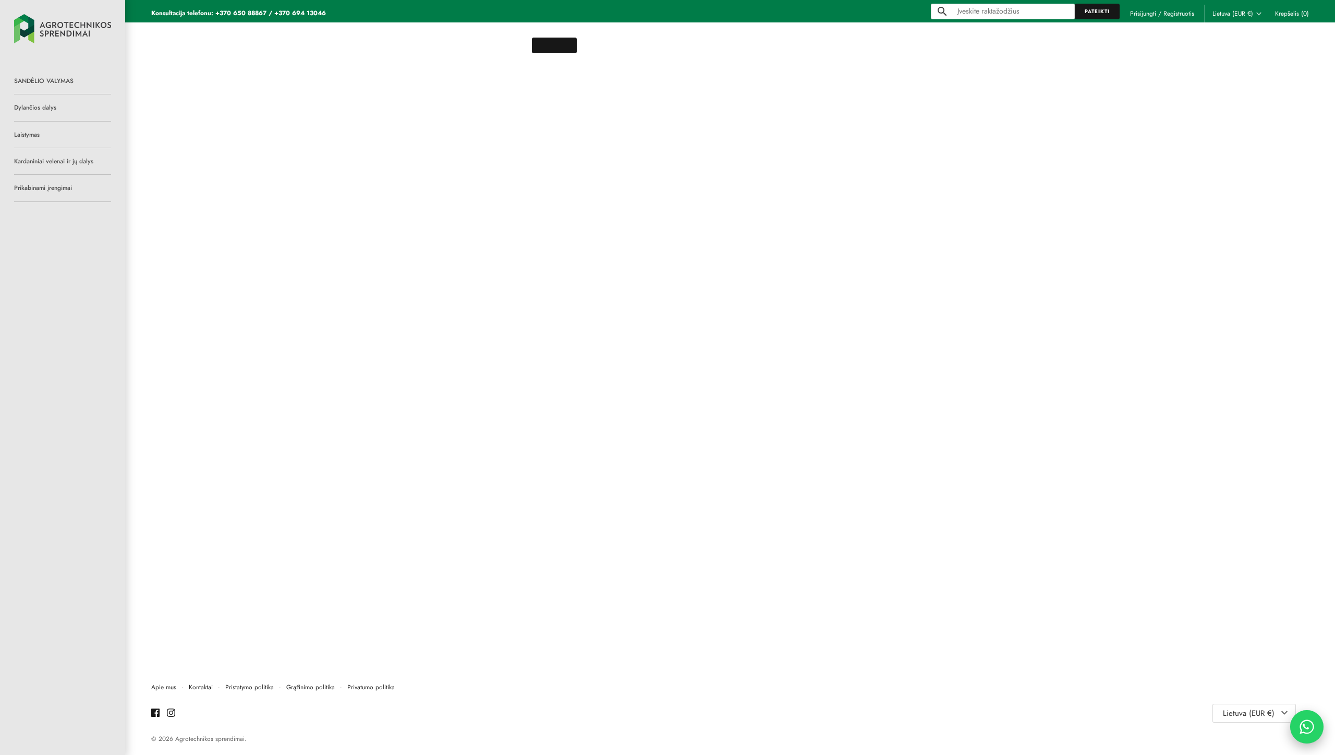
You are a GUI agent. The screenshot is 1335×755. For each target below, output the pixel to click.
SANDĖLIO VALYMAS (44, 80)
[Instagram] (171, 714)
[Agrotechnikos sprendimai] (62, 28)
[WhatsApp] (1307, 727)
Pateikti (1097, 11)
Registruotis (1178, 13)
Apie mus (163, 686)
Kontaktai (201, 686)
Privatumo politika (371, 686)
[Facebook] (155, 714)
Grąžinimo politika (310, 686)
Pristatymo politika (249, 686)
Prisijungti (1143, 13)
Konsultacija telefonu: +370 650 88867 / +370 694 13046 (238, 12)
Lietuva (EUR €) (1232, 13)
